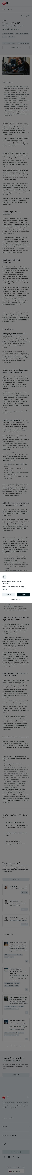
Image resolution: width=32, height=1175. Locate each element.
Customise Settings (16, 599)
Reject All (9, 594)
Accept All (23, 594)
